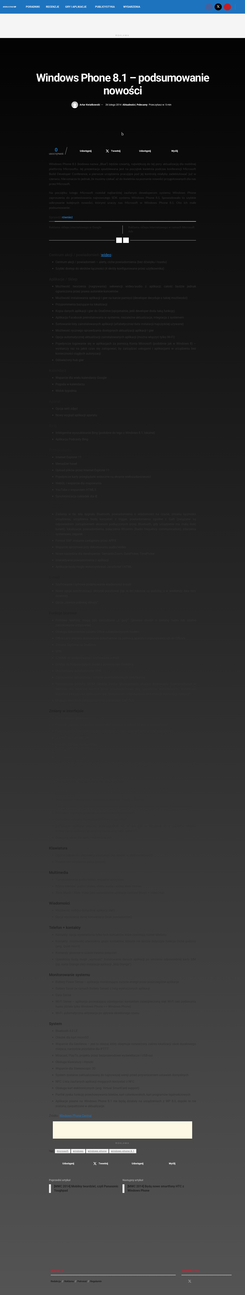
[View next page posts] (126, 240)
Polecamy (142, 104)
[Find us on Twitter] (218, 7)
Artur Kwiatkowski (90, 104)
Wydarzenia (131, 6)
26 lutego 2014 (113, 104)
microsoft (63, 1151)
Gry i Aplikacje (76, 6)
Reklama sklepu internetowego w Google (75, 227)
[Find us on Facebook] (209, 7)
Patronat (82, 1281)
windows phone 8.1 (122, 1151)
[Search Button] (240, 7)
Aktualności (129, 104)
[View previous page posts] (119, 240)
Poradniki (33, 6)
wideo (106, 255)
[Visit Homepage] (9, 7)
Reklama (69, 1281)
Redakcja (56, 1281)
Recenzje (52, 6)
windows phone (97, 1151)
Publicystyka (105, 6)
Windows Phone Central (75, 1116)
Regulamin (96, 1281)
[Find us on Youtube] (227, 7)
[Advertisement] (122, 22)
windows (78, 1151)
